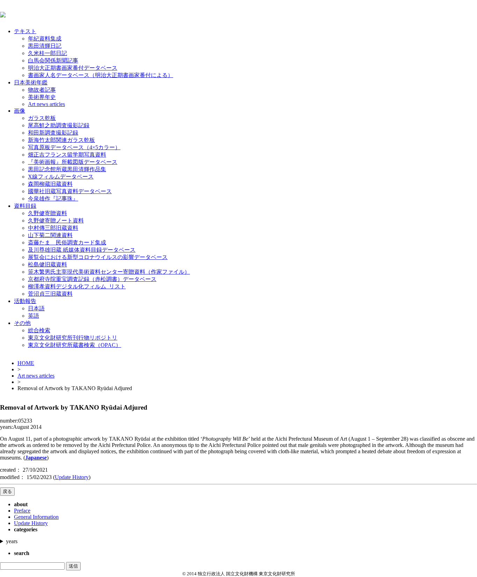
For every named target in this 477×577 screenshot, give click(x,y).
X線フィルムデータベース (61, 177)
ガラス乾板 (42, 118)
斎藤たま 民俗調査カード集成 (67, 242)
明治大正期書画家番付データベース (72, 68)
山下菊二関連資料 (50, 235)
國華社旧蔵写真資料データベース (70, 191)
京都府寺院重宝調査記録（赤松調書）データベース (92, 279)
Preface (22, 511)
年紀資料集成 (44, 38)
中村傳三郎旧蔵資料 (53, 228)
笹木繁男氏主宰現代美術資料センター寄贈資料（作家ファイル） (109, 272)
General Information (36, 517)
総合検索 (39, 330)
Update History (72, 477)
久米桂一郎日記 (47, 53)
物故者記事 (42, 90)
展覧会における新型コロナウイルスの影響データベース (98, 257)
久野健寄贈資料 (47, 213)
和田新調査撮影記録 (53, 133)
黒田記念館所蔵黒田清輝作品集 (67, 169)
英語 (33, 316)
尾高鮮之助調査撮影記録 (58, 125)
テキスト (25, 31)
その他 (22, 323)
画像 (19, 111)
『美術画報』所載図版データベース (72, 162)
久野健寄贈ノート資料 (56, 220)
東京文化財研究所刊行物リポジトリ (72, 338)
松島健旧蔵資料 (47, 264)
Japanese (36, 458)
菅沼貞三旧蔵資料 (50, 294)
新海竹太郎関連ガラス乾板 (61, 140)
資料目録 (25, 206)
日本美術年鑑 (30, 82)
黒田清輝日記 (44, 46)
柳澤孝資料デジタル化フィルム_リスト (77, 286)
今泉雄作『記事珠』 (53, 199)
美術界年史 (42, 97)
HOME (25, 363)
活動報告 (25, 301)
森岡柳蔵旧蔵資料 (50, 184)
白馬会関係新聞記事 (53, 60)
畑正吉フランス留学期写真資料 (67, 155)
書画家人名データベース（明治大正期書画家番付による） (100, 75)
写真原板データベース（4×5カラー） (74, 147)
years (11, 541)
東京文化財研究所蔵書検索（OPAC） (74, 345)
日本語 (36, 308)
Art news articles (46, 104)
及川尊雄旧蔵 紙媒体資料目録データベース (81, 250)
